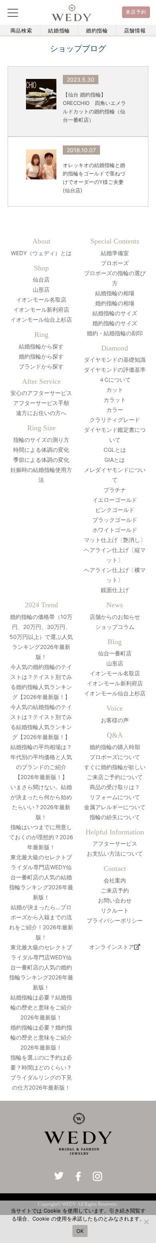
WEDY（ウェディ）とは (41, 253)
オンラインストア (111, 946)
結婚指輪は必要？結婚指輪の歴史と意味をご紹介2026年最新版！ (41, 1007)
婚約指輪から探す (41, 356)
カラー (114, 409)
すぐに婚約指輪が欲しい (115, 767)
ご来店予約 (115, 890)
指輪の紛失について (115, 817)
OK (80, 1231)
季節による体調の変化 (41, 459)
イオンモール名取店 (41, 299)
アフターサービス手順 (41, 402)
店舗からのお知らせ (115, 616)
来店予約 (136, 12)
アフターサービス (114, 843)
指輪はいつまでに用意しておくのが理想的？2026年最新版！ (41, 837)
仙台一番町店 (115, 653)
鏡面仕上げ (115, 589)
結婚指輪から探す (41, 346)
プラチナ (115, 489)
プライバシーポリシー (115, 920)
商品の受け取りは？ (115, 787)
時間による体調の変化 (41, 449)
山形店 (41, 289)
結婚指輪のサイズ (114, 313)
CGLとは (115, 449)
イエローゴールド (114, 499)
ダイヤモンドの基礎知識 (115, 359)
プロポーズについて (115, 756)
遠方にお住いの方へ (41, 412)
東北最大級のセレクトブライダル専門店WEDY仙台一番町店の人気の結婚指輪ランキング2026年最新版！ (41, 877)
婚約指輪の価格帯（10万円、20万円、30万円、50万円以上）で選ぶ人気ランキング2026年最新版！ (41, 636)
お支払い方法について (115, 853)
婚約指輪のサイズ (114, 323)
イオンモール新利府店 (41, 309)
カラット (115, 399)
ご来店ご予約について (115, 777)
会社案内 (115, 880)
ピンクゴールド (114, 509)
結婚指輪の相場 (114, 293)
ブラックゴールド (114, 519)
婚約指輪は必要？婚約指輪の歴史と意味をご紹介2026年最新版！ (41, 1037)
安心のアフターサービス (41, 392)
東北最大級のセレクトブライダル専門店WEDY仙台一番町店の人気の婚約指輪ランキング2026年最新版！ (41, 967)
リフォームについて (115, 797)
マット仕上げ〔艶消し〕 (115, 539)
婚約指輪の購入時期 (115, 746)
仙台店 (41, 279)
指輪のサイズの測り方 (41, 439)
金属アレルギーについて (115, 807)
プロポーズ (115, 263)
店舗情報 (135, 31)
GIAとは (114, 459)
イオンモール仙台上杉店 (41, 319)
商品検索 (21, 31)
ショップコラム (114, 626)
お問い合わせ (115, 900)
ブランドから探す (41, 366)
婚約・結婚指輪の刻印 (115, 333)
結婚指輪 (59, 31)
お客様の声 (115, 720)
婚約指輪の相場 (114, 303)
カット (114, 389)
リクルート (115, 910)
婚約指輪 (97, 31)
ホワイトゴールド (114, 529)
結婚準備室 (115, 253)
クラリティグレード (115, 419)
